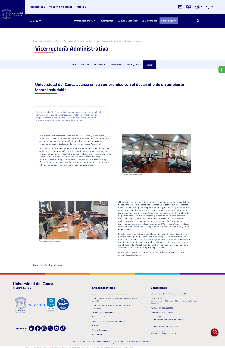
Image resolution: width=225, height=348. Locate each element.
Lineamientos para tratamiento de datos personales (111, 294)
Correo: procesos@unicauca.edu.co (164, 326)
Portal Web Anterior (99, 330)
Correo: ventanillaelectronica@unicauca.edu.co (168, 319)
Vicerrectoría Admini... (47, 41)
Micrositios (96, 326)
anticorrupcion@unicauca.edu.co (163, 333)
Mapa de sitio (97, 334)
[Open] (201, 6)
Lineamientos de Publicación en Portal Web (108, 321)
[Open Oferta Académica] (94, 21)
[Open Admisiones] (175, 21)
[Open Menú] (40, 21)
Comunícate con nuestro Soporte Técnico (112, 344)
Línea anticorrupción (158, 331)
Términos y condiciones (101, 317)
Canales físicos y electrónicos (103, 312)
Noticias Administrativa (66, 41)
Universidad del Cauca (33, 283)
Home (35, 41)
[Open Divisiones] (105, 64)
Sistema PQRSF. (157, 317)
